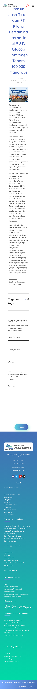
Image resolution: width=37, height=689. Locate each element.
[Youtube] (20, 476)
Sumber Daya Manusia (13, 647)
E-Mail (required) (14, 349)
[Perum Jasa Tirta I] (18, 447)
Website (11, 362)
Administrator (20, 80)
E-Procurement (10, 601)
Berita (19, 83)
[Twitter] (16, 476)
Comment (11, 386)
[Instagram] (23, 476)
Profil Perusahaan (11, 488)
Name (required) (14, 337)
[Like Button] (25, 299)
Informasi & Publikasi (12, 577)
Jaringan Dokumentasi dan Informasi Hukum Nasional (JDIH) (17, 607)
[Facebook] (13, 476)
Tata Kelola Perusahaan (13, 519)
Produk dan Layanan (12, 546)
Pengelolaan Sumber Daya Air (16, 613)
